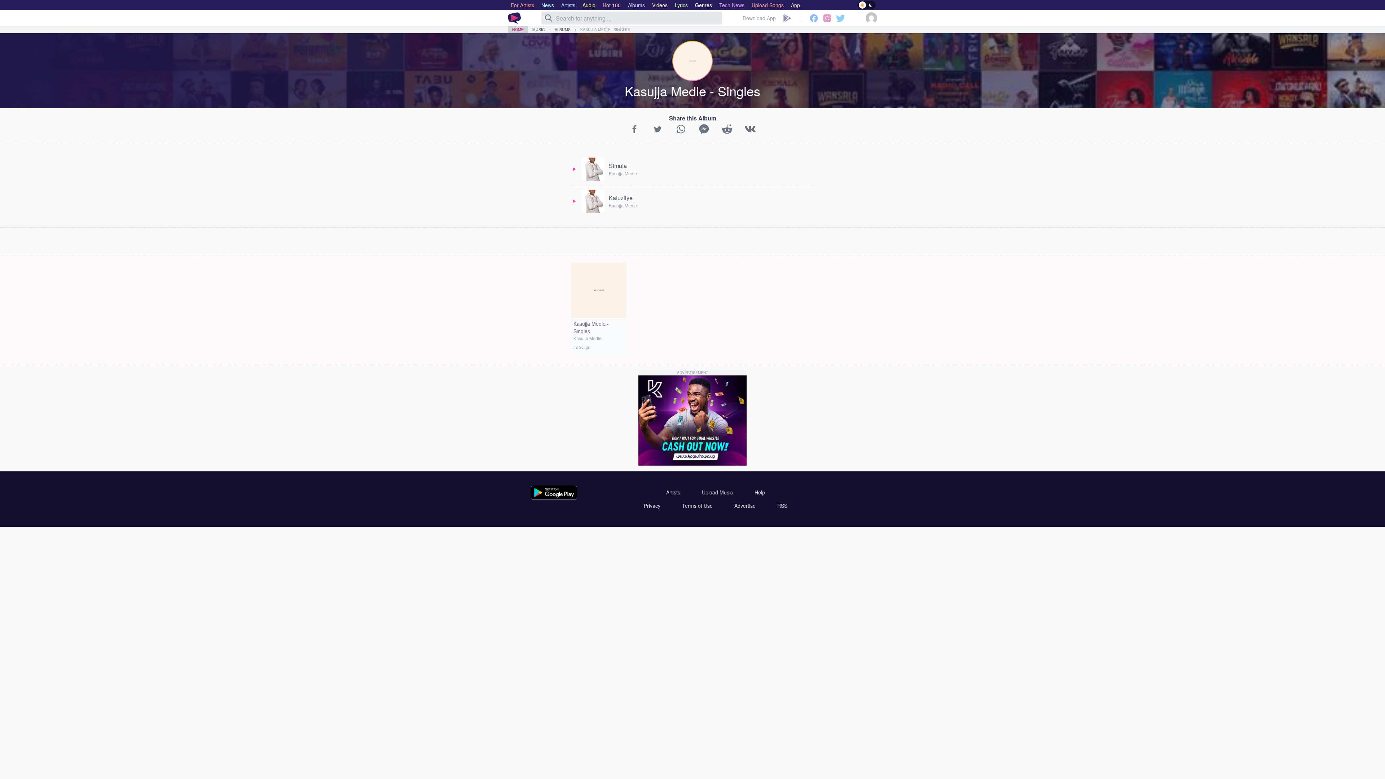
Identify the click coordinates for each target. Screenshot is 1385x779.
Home (518, 29)
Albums (563, 29)
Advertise (745, 505)
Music (538, 29)
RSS (782, 505)
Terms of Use (697, 505)
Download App (759, 18)
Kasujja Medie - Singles (605, 29)
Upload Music (717, 492)
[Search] (548, 18)
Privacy (652, 505)
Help (760, 492)
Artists (673, 492)
